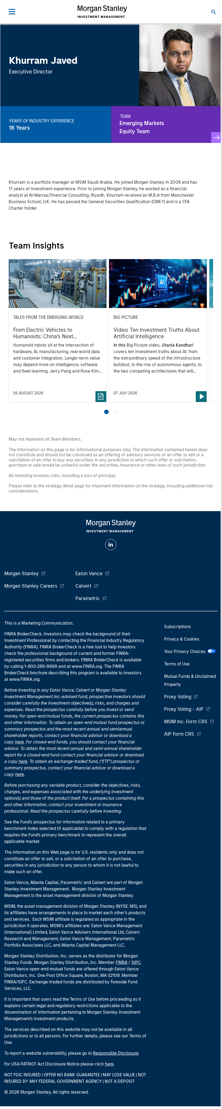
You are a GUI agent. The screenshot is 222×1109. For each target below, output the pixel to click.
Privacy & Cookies (181, 639)
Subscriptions (177, 626)
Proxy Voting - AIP (183, 709)
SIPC (136, 962)
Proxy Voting (177, 697)
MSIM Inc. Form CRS (185, 722)
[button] (106, 412)
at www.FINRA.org (84, 666)
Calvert (83, 586)
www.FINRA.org (24, 679)
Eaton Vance (88, 574)
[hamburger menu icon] (12, 11)
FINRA (121, 962)
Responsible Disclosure (115, 1053)
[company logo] (102, 11)
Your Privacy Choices (186, 651)
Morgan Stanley (21, 574)
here (19, 742)
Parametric (87, 598)
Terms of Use (177, 663)
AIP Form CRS (179, 734)
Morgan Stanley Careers (30, 586)
